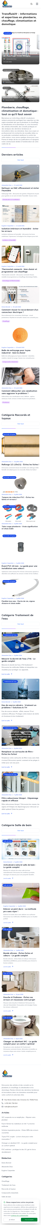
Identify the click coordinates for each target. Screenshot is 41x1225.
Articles (5, 1112)
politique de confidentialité (19, 1215)
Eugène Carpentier (8, 226)
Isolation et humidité (9, 240)
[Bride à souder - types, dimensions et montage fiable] (20, 76)
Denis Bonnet (6, 307)
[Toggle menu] (37, 4)
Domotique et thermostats (11, 280)
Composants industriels (11, 70)
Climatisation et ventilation (11, 199)
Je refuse (12, 1219)
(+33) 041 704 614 (10, 1103)
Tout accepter (29, 1219)
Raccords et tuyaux (9, 434)
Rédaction (6, 1158)
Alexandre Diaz (7, 185)
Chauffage (7, 33)
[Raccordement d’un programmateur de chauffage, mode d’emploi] (20, 47)
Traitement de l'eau (10, 635)
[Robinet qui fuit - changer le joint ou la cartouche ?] (20, 94)
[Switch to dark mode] (31, 4)
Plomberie (6, 88)
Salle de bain (7, 841)
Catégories (7, 1176)
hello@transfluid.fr (11, 1107)
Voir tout (20, 160)
